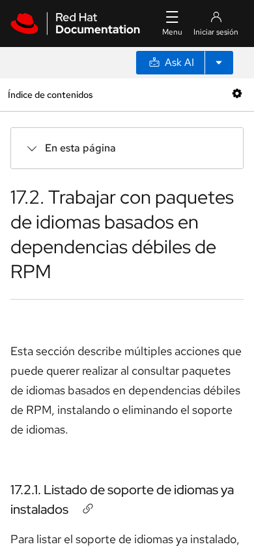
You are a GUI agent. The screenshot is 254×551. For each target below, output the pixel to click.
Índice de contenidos (50, 94)
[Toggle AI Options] (219, 62)
